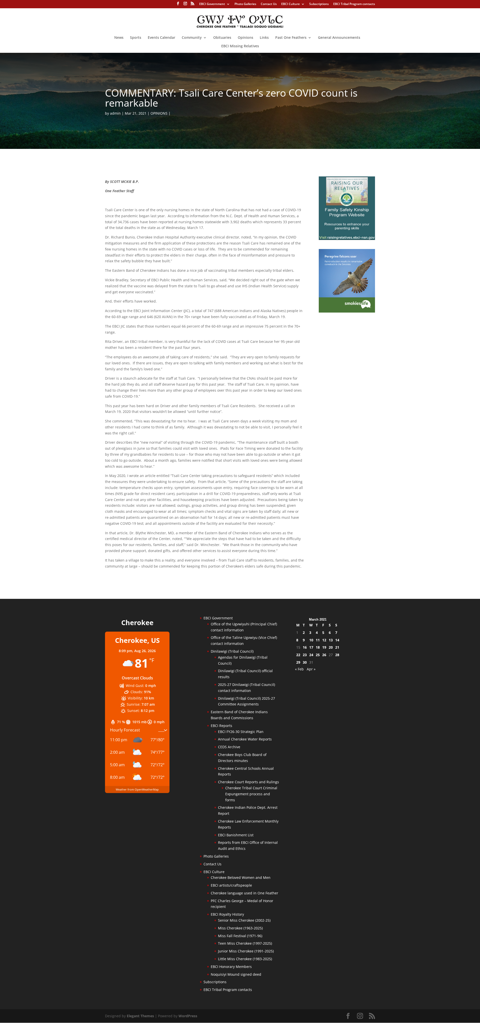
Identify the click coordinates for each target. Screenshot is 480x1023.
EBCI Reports (221, 725)
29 (298, 662)
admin (115, 113)
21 (337, 647)
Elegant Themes (140, 1015)
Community (192, 38)
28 (337, 654)
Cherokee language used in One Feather (244, 893)
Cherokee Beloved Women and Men (240, 877)
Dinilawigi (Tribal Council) (232, 651)
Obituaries (222, 38)
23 (305, 654)
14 (337, 640)
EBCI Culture (290, 4)
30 (305, 662)
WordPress (187, 1015)
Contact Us (269, 4)
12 (324, 640)
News (119, 38)
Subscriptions (319, 4)
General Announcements (339, 38)
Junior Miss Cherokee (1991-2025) (246, 951)
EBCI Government (212, 4)
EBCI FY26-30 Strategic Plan (241, 731)
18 (318, 647)
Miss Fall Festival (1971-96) (240, 935)
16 (305, 647)
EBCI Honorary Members (231, 966)
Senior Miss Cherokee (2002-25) (244, 920)
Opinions (245, 38)
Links (264, 38)
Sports (135, 38)
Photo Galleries (245, 4)
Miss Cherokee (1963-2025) (240, 928)
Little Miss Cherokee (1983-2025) (245, 958)
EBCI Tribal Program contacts (354, 4)
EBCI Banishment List (236, 835)
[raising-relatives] (347, 238)
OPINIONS (159, 113)
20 (331, 647)
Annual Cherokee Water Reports (245, 739)
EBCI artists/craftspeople (231, 885)
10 (311, 640)
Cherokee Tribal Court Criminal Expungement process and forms (251, 794)
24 (311, 654)
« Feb (299, 669)
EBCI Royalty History (227, 914)
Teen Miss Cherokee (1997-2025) (245, 943)
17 (311, 647)
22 (298, 654)
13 (331, 640)
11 (318, 640)
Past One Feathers (290, 38)
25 (318, 654)
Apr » (311, 669)
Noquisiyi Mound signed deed (236, 974)
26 (324, 654)
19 (324, 647)
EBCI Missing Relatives (240, 46)
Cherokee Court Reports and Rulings (248, 782)
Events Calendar (161, 38)
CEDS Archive (229, 746)
